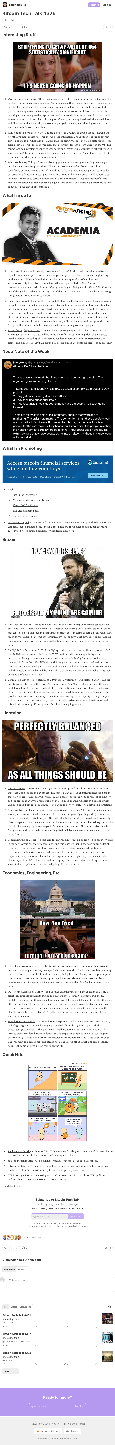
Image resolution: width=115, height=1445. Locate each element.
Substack (42, 1438)
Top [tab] (6, 1306)
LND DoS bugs (16, 789)
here (71, 531)
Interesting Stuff (10, 1319)
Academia (13, 271)
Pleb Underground (18, 301)
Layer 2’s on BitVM (18, 680)
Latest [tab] (14, 1306)
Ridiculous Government (21, 966)
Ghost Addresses (17, 810)
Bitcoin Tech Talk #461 (16, 1315)
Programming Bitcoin (25, 516)
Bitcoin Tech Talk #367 (16, 1333)
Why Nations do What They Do (25, 133)
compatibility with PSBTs (44, 654)
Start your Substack (49, 1431)
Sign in (107, 4)
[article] (57, 1320)
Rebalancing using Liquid (22, 840)
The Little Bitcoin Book (26, 511)
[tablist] (15, 1269)
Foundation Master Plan (21, 1021)
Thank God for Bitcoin (25, 505)
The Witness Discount (20, 625)
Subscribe (94, 4)
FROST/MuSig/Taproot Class (24, 331)
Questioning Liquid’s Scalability (25, 992)
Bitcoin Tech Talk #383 (16, 1352)
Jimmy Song (25, 1342)
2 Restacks (36, 1237)
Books (11, 490)
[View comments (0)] (16, 27)
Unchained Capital (18, 523)
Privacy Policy (80, 1226)
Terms (63, 1423)
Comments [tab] (9, 1269)
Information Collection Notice (56, 1226)
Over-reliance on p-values (22, 99)
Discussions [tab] (25, 1306)
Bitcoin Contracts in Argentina (25, 1166)
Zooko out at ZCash (19, 1151)
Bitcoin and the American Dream (31, 500)
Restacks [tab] (22, 1269)
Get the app (72, 1431)
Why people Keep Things (22, 162)
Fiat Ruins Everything (25, 495)
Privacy (55, 1423)
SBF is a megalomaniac (20, 1161)
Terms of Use (72, 1223)
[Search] (110, 1307)
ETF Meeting (15, 1175)
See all (8, 1371)
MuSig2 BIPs (15, 650)
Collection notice (76, 1423)
